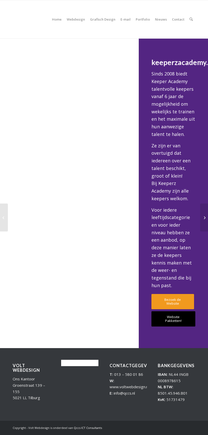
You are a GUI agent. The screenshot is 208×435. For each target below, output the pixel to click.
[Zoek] (191, 19)
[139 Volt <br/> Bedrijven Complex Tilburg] (204, 217)
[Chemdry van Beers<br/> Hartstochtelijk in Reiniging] (4, 217)
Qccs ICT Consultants (88, 428)
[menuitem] (56, 19)
